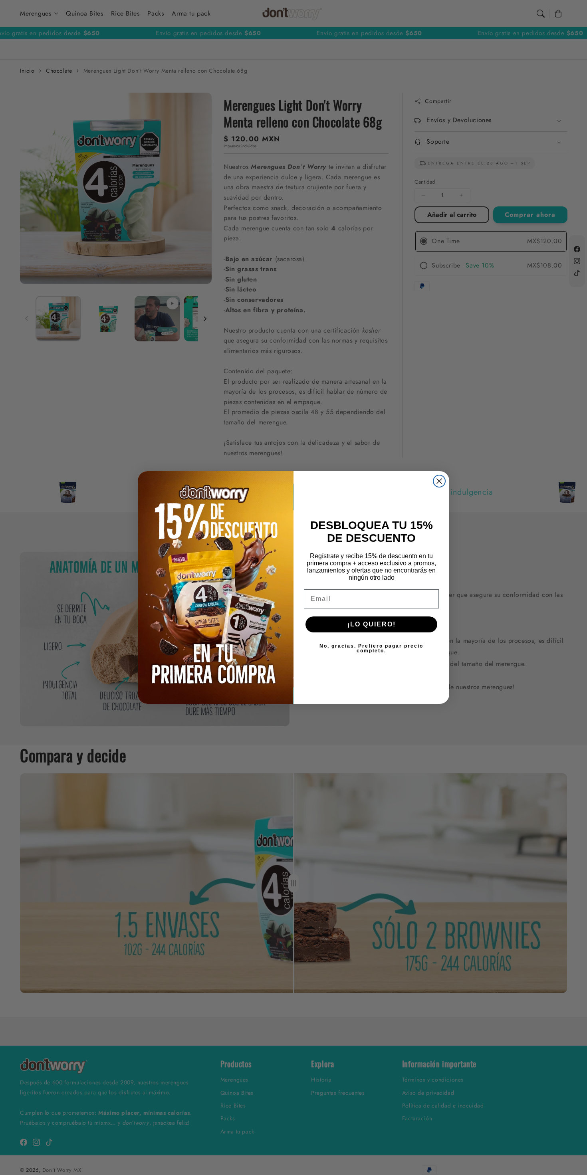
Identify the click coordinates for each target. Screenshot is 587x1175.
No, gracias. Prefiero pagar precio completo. (371, 648)
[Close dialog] (439, 481)
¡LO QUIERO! (371, 624)
